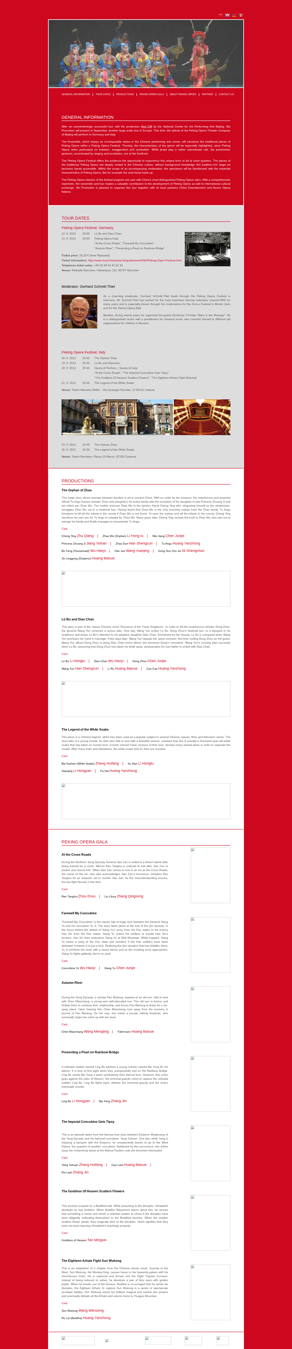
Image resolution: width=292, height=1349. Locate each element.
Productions (125, 94)
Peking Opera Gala (151, 94)
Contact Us (226, 94)
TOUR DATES (103, 94)
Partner (207, 94)
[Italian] (240, 16)
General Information (76, 94)
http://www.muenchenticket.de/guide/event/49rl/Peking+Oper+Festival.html (135, 260)
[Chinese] (219, 16)
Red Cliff (146, 126)
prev (228, 81)
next (237, 81)
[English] (226, 16)
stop (233, 81)
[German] (233, 16)
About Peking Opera (183, 94)
